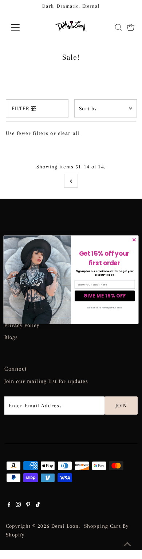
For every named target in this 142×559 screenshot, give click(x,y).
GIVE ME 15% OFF (104, 295)
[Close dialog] (134, 240)
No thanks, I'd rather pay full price (104, 307)
